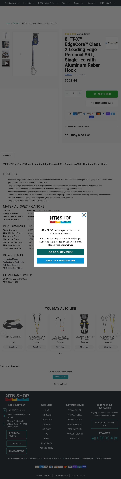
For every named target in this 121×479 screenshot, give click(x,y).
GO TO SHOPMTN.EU (60, 252)
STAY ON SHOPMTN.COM (60, 260)
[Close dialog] (84, 215)
